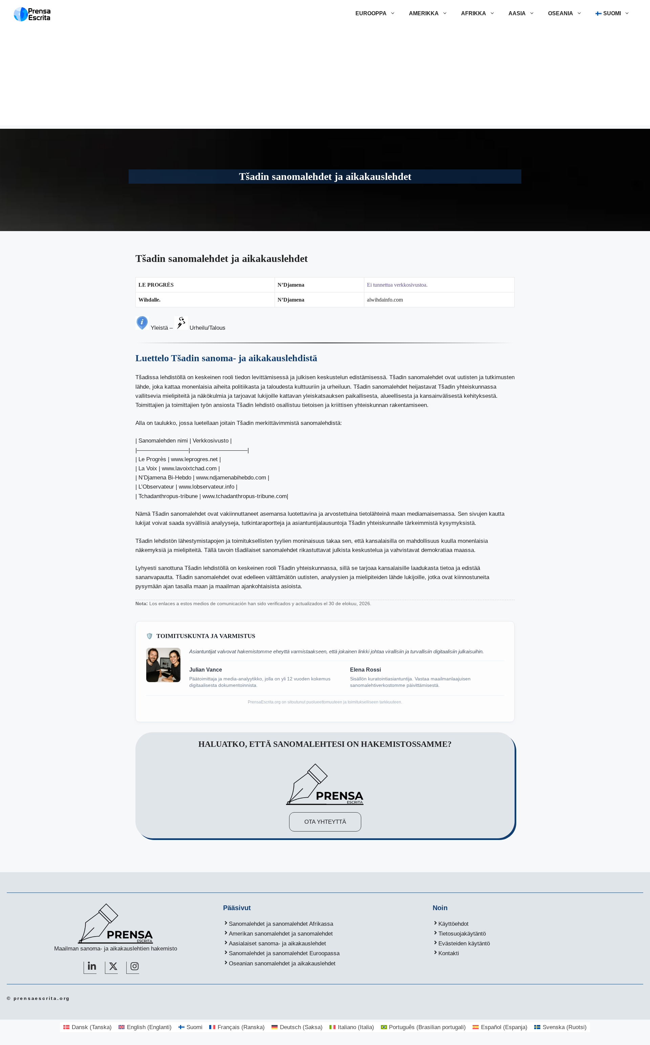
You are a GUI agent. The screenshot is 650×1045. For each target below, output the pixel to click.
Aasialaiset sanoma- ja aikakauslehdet (277, 943)
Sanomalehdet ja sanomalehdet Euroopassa (284, 953)
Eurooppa (371, 13)
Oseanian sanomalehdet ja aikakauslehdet (282, 963)
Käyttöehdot (453, 924)
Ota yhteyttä (325, 822)
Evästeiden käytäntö (464, 943)
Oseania (560, 13)
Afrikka (473, 13)
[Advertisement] (325, 77)
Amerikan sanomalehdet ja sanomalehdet (281, 933)
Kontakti (448, 953)
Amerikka (424, 13)
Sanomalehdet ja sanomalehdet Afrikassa (281, 924)
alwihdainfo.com (385, 300)
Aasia (517, 13)
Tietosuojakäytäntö (462, 933)
